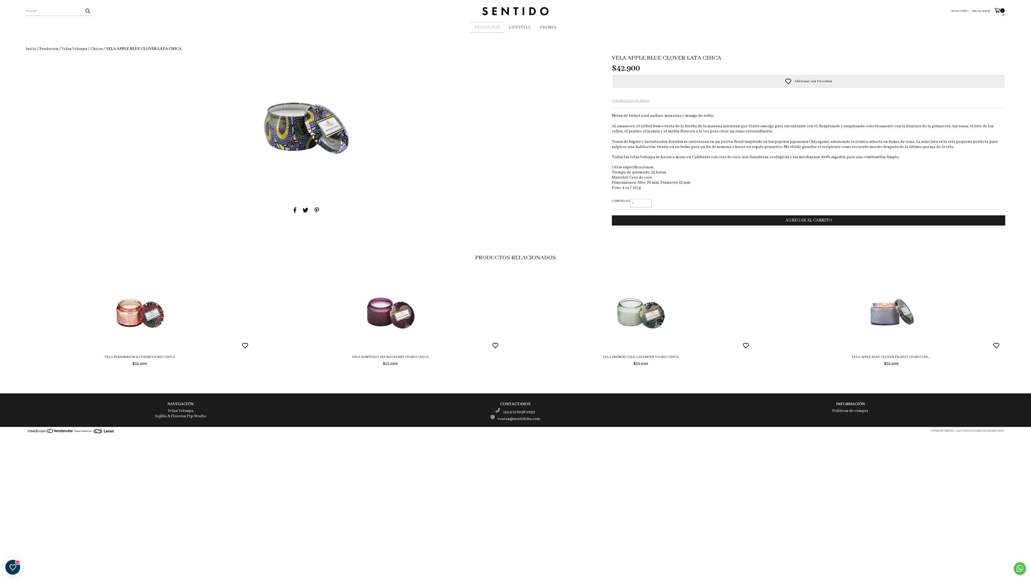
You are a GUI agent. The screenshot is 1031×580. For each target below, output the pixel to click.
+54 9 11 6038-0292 (519, 412)
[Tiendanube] (50, 432)
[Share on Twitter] (305, 210)
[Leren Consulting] (94, 432)
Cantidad (621, 201)
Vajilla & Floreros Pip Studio (180, 416)
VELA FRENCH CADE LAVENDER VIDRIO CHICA (641, 357)
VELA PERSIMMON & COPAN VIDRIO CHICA (139, 357)
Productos (487, 27)
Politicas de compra (850, 410)
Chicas (96, 48)
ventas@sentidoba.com (519, 418)
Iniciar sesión (981, 11)
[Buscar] (87, 11)
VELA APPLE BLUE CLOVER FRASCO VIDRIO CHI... (891, 357)
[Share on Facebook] (294, 210)
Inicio (31, 48)
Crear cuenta (959, 11)
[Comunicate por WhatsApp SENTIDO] (1020, 568)
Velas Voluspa (74, 48)
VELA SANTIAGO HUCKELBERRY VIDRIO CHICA (390, 357)
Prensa (548, 27)
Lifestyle (520, 27)
